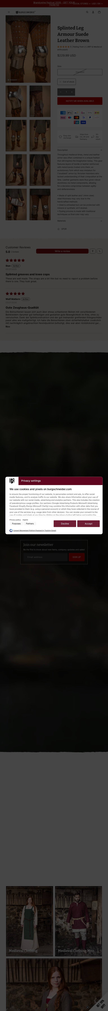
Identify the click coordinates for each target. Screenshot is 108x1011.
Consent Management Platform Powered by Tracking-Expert (34, 530)
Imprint (25, 520)
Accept (88, 523)
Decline (65, 523)
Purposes (16, 523)
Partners (30, 523)
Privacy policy (15, 520)
